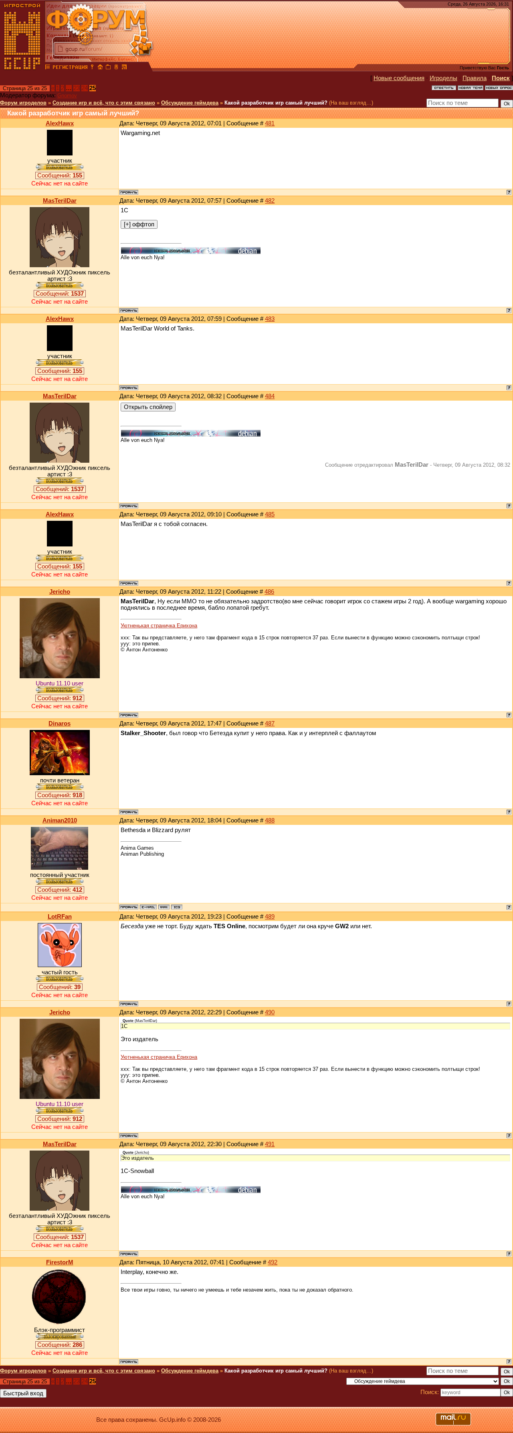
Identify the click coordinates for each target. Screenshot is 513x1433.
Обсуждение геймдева (189, 103)
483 (270, 319)
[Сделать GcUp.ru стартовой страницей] (100, 68)
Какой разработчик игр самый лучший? (275, 103)
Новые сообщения (399, 78)
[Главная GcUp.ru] (22, 68)
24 (84, 88)
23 (76, 88)
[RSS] (124, 68)
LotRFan (60, 916)
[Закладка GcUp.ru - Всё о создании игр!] (108, 68)
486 (269, 592)
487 (270, 723)
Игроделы (443, 78)
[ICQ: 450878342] (176, 907)
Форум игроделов (23, 103)
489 (270, 916)
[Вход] (92, 68)
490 (270, 1012)
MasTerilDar (60, 201)
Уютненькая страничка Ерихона (159, 626)
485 (270, 514)
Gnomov (67, 96)
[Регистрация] (70, 68)
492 (272, 1262)
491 (270, 1144)
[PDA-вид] (116, 68)
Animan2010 (59, 820)
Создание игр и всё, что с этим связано (104, 103)
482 (270, 201)
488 (270, 820)
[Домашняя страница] (164, 907)
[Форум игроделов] (48, 68)
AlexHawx (60, 123)
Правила (475, 78)
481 (270, 123)
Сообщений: (59, 175)
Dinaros (59, 723)
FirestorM (59, 1262)
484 (270, 396)
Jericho (59, 592)
